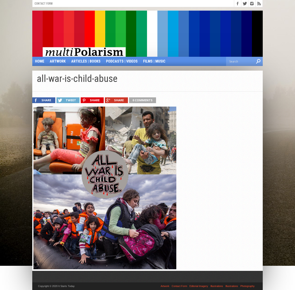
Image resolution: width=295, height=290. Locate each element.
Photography (247, 286)
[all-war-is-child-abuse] (104, 268)
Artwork (58, 61)
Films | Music (154, 61)
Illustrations (216, 286)
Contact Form (44, 3)
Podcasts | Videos (122, 61)
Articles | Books (85, 61)
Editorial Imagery (198, 286)
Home (39, 61)
